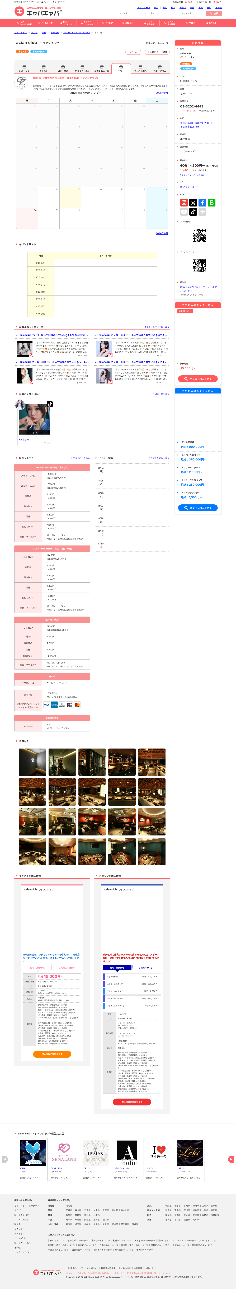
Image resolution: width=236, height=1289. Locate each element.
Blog (211, 202)
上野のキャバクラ (181, 1245)
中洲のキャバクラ (144, 1249)
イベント (121, 71)
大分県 (106, 1224)
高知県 (196, 1219)
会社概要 (138, 1268)
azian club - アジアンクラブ (76, 32)
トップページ (143, 7)
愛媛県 (187, 1219)
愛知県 (87, 1215)
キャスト (44, 71)
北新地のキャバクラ (100, 1240)
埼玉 (192, 7)
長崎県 (87, 1224)
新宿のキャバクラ (56, 1240)
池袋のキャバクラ (166, 1240)
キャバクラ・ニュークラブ (26, 1205)
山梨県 (205, 1210)
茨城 (201, 7)
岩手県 (177, 1205)
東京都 (34, 32)
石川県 (187, 1210)
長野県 (214, 1210)
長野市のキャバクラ (102, 1249)
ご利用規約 (71, 1268)
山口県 (106, 1219)
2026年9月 (162, 92)
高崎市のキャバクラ (160, 1245)
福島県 (214, 1205)
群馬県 (87, 1210)
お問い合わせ (151, 1268)
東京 (156, 7)
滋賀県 (168, 1215)
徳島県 (168, 1219)
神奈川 (183, 7)
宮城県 (187, 1205)
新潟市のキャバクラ (87, 1245)
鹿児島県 (125, 1224)
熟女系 (17, 1224)
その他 (218, 7)
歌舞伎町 (55, 32)
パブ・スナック (21, 1219)
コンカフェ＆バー (22, 1252)
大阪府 (187, 1215)
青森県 (168, 1205)
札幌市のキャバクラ (122, 1240)
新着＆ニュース (102, 71)
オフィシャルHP (189, 186)
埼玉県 (96, 1210)
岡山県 (87, 1219)
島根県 (78, 1219)
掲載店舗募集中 (108, 1268)
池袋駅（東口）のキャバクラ (134, 1245)
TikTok (193, 212)
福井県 (196, 1210)
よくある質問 (125, 1268)
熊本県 (96, 1224)
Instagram (184, 202)
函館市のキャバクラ (81, 1249)
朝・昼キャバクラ (22, 1215)
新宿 (44, 32)
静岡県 (78, 1215)
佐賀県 (78, 1224)
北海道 (69, 1205)
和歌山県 (215, 1215)
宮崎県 (115, 1224)
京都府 (177, 1215)
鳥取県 (69, 1219)
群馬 (209, 7)
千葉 (165, 7)
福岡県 (69, 1224)
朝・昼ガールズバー (23, 1243)
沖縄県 (135, 1224)
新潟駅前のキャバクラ (202, 1245)
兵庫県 (196, 1215)
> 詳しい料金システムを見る (192, 175)
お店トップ (24, 71)
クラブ (17, 1210)
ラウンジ (18, 1229)
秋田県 (196, 1205)
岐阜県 (69, 1215)
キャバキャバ (20, 32)
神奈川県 (125, 1210)
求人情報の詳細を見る (52, 1054)
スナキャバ (19, 1233)
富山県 (177, 1210)
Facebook (202, 202)
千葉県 (106, 1210)
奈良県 (205, 1215)
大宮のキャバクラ (207, 1240)
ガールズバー (20, 1238)
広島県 (96, 1219)
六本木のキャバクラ (109, 1245)
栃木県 (78, 1210)
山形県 (205, 1205)
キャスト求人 (140, 71)
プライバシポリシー (88, 1268)
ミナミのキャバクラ (187, 1240)
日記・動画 (63, 71)
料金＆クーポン (82, 71)
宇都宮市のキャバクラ (58, 1249)
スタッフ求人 (160, 71)
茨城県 (69, 1210)
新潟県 (168, 1210)
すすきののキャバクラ (144, 1240)
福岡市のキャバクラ (124, 1249)
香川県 (177, 1219)
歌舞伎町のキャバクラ (78, 1240)
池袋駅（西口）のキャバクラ (61, 1245)
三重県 (96, 1215)
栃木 (173, 7)
